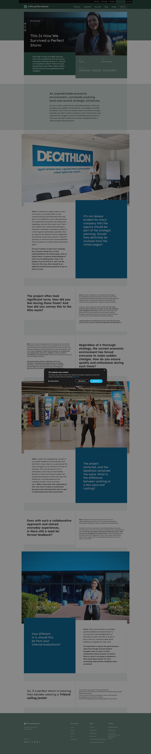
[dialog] (75, 377)
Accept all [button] (96, 381)
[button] (53, 381)
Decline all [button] (82, 381)
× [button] (104, 370)
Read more (76, 377)
